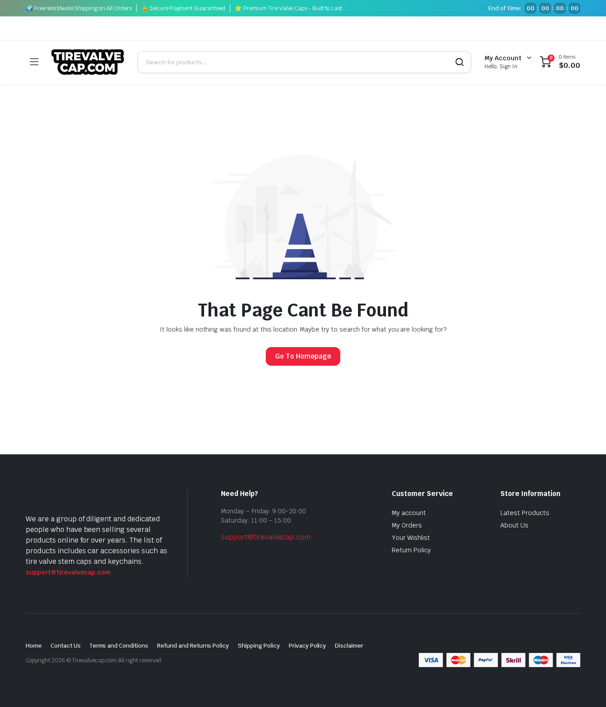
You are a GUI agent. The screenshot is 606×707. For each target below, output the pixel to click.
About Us (514, 525)
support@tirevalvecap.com (68, 572)
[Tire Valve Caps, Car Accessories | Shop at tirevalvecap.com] (87, 62)
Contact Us (66, 645)
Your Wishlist (411, 538)
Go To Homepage (303, 356)
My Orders (407, 525)
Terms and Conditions (119, 645)
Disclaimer (349, 645)
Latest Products (524, 513)
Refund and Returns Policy (193, 645)
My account (409, 513)
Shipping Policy (259, 645)
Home (34, 645)
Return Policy (411, 550)
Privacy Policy (308, 645)
